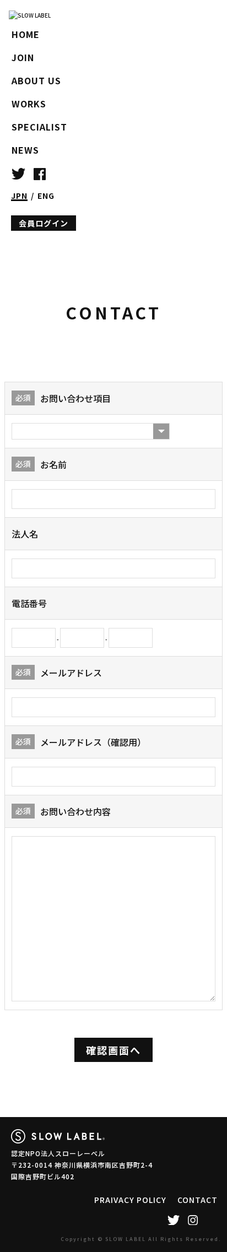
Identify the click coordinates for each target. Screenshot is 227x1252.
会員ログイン (43, 223)
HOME (26, 34)
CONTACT (197, 1199)
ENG (46, 195)
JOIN (23, 57)
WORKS (29, 103)
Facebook (40, 173)
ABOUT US (36, 80)
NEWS (25, 149)
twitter (18, 173)
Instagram (192, 1220)
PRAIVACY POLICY (130, 1199)
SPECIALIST (39, 126)
